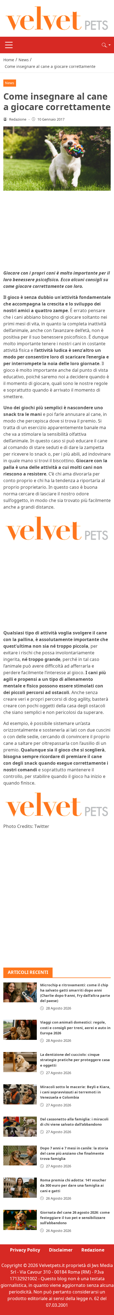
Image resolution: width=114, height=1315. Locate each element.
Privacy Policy (25, 1250)
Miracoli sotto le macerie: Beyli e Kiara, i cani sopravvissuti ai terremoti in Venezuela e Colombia (75, 1092)
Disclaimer (60, 1250)
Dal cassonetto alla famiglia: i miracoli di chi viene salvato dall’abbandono (74, 1122)
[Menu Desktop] (8, 45)
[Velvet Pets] (57, 18)
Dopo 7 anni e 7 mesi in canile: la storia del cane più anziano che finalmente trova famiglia (74, 1153)
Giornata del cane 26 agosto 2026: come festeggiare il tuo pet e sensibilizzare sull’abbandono (75, 1217)
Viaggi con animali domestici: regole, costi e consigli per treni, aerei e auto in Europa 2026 (75, 1027)
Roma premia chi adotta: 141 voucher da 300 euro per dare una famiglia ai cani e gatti (73, 1185)
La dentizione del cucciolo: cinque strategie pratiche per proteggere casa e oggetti (75, 1059)
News (9, 82)
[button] (106, 45)
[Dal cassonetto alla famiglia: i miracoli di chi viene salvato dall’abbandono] (20, 1127)
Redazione (92, 1250)
